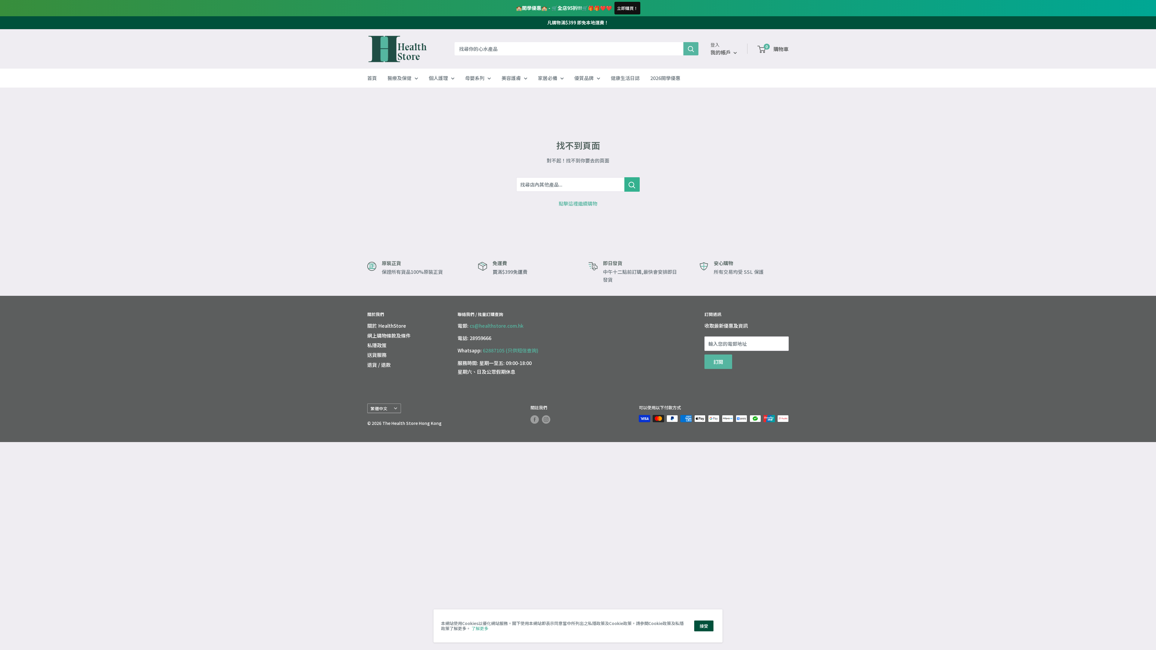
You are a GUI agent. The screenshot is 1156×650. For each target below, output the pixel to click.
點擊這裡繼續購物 (578, 203)
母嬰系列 (474, 78)
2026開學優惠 (665, 78)
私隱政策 (377, 345)
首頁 (372, 78)
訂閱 (718, 361)
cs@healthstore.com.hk (497, 325)
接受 (704, 626)
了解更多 (479, 628)
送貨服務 (377, 354)
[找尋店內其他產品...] (632, 184)
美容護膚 (511, 78)
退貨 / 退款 (379, 364)
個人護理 (438, 78)
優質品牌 (584, 78)
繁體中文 (379, 408)
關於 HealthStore (386, 325)
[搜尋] (690, 48)
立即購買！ (627, 8)
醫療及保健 (399, 78)
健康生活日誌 (625, 78)
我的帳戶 (721, 52)
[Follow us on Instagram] (546, 419)
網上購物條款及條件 (389, 335)
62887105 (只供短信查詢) (510, 350)
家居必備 (547, 78)
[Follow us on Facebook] (534, 419)
